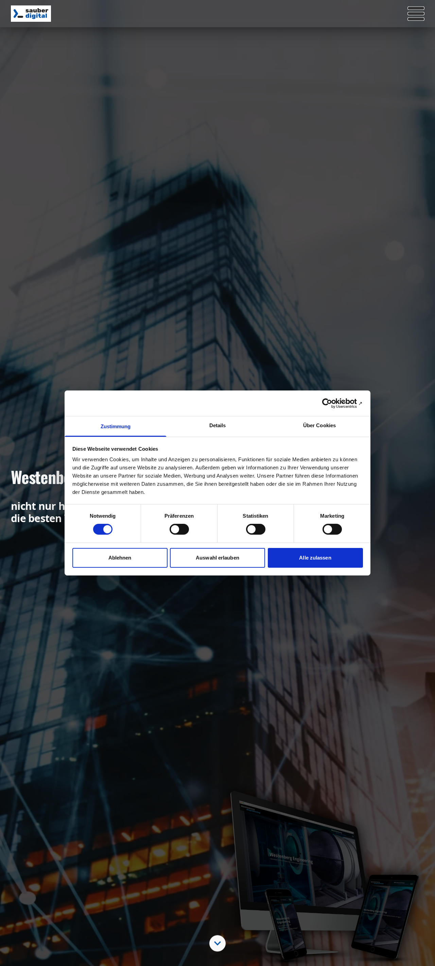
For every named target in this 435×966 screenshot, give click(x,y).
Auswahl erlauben (217, 558)
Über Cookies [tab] (319, 425)
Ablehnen (120, 558)
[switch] (179, 529)
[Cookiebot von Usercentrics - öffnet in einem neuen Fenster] (333, 403)
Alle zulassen (315, 558)
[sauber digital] (31, 13)
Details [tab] (217, 425)
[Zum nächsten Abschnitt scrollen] (217, 943)
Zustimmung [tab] (116, 426)
